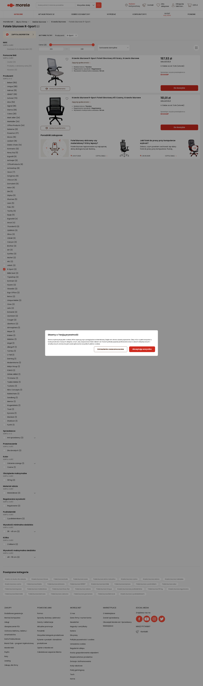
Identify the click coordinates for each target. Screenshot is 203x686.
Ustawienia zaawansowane (110, 349)
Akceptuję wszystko (142, 349)
